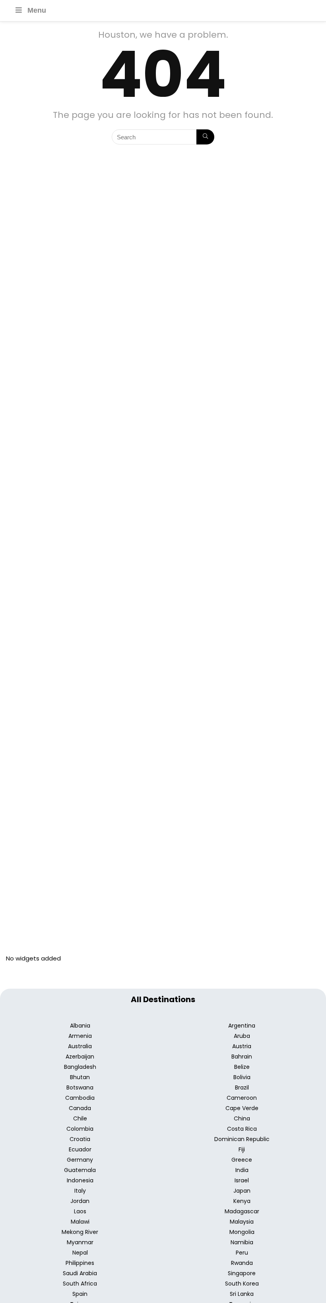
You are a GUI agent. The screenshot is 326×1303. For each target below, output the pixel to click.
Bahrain (241, 1056)
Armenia (80, 1036)
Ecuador (80, 1149)
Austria (241, 1046)
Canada (80, 1108)
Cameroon (242, 1098)
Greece (241, 1160)
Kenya (241, 1201)
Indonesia (80, 1180)
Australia (80, 1046)
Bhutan (80, 1077)
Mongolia (241, 1232)
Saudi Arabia (80, 1273)
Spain (79, 1294)
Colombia (79, 1129)
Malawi (80, 1222)
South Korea (242, 1284)
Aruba (242, 1036)
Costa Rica (242, 1129)
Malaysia (242, 1222)
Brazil (242, 1087)
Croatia (80, 1139)
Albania (80, 1026)
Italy (80, 1191)
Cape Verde (241, 1108)
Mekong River (80, 1232)
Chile (80, 1118)
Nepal (80, 1253)
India (241, 1170)
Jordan (79, 1201)
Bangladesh (80, 1067)
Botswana (79, 1087)
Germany (80, 1160)
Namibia (242, 1242)
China (242, 1118)
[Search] (205, 136)
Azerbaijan (80, 1056)
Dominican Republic (242, 1139)
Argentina (241, 1026)
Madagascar (242, 1211)
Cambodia (80, 1098)
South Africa (80, 1284)
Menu (36, 10)
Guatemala (80, 1170)
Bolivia (241, 1077)
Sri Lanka (242, 1294)
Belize (242, 1067)
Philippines (80, 1263)
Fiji (242, 1149)
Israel (242, 1180)
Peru (242, 1253)
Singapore (242, 1273)
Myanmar (80, 1242)
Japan (241, 1191)
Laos (80, 1211)
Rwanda (242, 1263)
